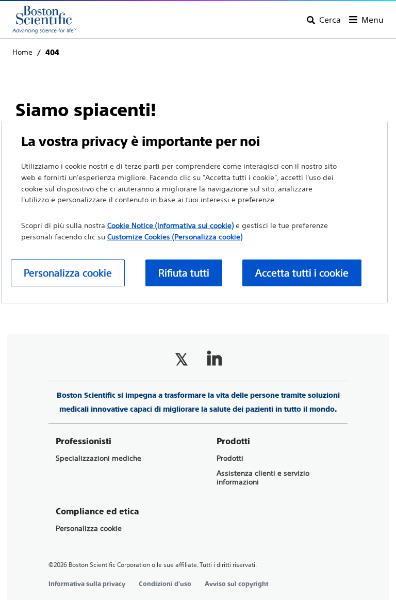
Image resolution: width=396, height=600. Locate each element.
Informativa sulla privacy (86, 584)
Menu (372, 19)
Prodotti (230, 458)
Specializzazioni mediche (98, 458)
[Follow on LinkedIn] (214, 359)
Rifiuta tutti (183, 273)
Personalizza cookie (89, 528)
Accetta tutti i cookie (302, 273)
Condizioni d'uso (165, 584)
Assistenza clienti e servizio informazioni (263, 478)
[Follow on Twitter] (181, 359)
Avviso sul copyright (236, 584)
